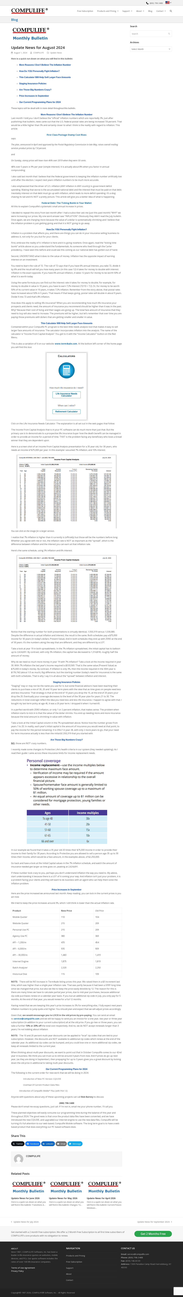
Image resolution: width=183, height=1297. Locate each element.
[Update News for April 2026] (104, 1186)
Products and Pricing (75, 1255)
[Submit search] (169, 33)
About (14, 1248)
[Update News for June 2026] (28, 1186)
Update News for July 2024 (24, 1222)
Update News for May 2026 (63, 1198)
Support (69, 1268)
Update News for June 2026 (25, 1198)
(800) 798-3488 (156, 3)
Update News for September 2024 (153, 1222)
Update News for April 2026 (101, 1198)
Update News (56, 52)
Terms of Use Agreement (23, 1267)
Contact (69, 1280)
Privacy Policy (17, 1271)
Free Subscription (74, 1261)
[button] (171, 11)
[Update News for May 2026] (66, 1186)
